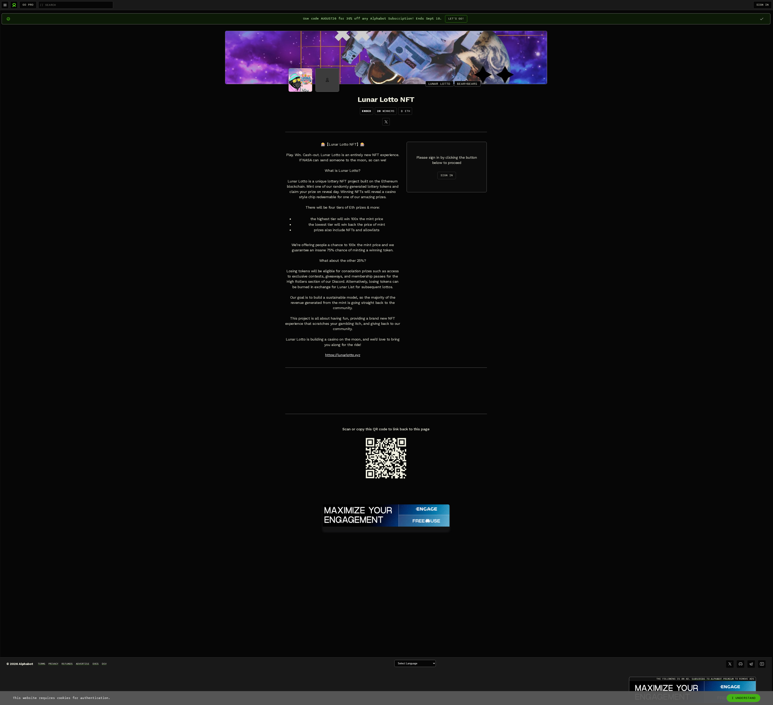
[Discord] (740, 664)
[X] (386, 121)
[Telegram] (751, 664)
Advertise (82, 663)
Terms (41, 663)
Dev (104, 663)
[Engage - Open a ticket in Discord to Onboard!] (386, 515)
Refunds (67, 663)
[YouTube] (762, 664)
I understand (743, 698)
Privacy (53, 663)
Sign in (762, 4)
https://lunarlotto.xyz (342, 355)
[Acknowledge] (761, 19)
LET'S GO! (456, 18)
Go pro (28, 4)
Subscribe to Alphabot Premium (713, 678)
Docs (96, 663)
